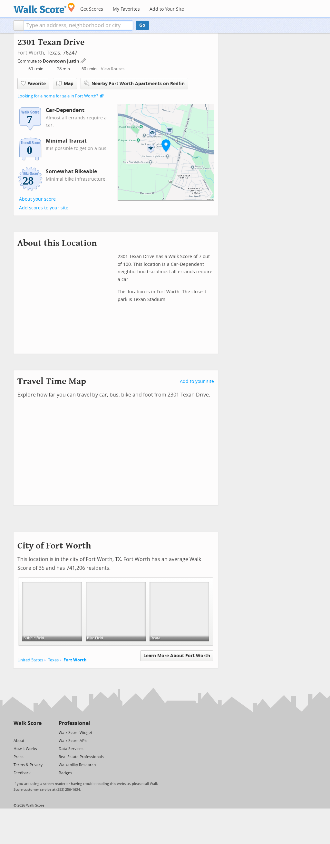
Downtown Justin (61, 61)
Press (19, 757)
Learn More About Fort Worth (176, 655)
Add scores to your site (43, 208)
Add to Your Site (167, 9)
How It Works (25, 749)
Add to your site (197, 381)
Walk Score (28, 723)
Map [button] (68, 83)
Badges (65, 773)
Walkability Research (77, 765)
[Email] (37, 732)
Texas (53, 660)
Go (142, 25)
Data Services (71, 749)
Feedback (22, 773)
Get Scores (91, 9)
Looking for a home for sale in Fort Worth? (57, 96)
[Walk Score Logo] (44, 8)
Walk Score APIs (73, 741)
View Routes (112, 68)
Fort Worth (30, 53)
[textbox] (78, 25)
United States (30, 660)
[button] (18, 25)
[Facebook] (27, 732)
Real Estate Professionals (81, 757)
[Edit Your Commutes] (83, 60)
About (19, 741)
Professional (75, 723)
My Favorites (126, 9)
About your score (37, 199)
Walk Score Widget (75, 732)
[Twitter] (17, 732)
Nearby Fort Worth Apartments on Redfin (138, 83)
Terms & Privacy (28, 765)
